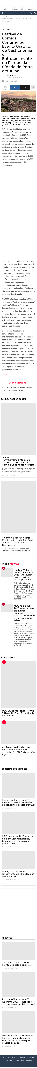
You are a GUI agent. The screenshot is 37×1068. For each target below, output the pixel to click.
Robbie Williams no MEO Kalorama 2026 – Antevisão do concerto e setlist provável (24, 575)
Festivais (14, 564)
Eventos (6, 457)
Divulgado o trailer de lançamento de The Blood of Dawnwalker (18, 874)
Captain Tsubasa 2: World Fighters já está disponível (16, 963)
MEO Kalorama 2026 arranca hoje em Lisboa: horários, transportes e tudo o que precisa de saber (17, 840)
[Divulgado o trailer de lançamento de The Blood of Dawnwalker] (18, 860)
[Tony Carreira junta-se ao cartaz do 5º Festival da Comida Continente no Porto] (18, 429)
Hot (22, 9)
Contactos (29, 1060)
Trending (30, 9)
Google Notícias (17, 382)
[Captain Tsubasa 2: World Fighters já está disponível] (18, 951)
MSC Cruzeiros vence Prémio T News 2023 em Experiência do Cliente (18, 713)
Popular (15, 9)
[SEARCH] (31, 13)
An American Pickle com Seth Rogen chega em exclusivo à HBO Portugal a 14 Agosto (18, 751)
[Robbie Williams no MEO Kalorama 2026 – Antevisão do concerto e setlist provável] (7, 572)
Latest (6, 9)
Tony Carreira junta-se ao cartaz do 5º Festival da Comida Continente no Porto (18, 462)
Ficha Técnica (8, 1060)
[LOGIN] (35, 13)
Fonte (4, 375)
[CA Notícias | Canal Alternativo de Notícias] (19, 1065)
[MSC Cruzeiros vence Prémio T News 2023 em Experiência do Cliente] (18, 684)
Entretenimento (9, 535)
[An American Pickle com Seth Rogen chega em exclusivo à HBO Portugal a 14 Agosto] (18, 732)
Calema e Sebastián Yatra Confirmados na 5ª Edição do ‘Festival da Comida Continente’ (18, 541)
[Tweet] (25, 87)
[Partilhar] (15, 87)
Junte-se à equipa (19, 1060)
